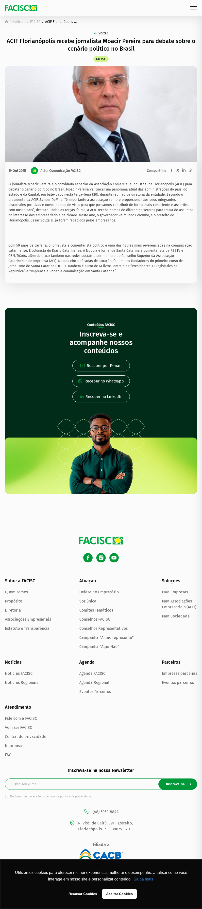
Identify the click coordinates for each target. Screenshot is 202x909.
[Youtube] (114, 557)
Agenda (87, 662)
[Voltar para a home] (6, 21)
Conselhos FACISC (94, 619)
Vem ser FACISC (18, 727)
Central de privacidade (25, 736)
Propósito (13, 601)
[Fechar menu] (193, 8)
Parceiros (171, 662)
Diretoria (13, 610)
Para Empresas (175, 592)
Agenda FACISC (92, 673)
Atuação (87, 581)
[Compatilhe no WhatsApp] (190, 170)
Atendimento (18, 707)
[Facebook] (88, 557)
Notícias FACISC (19, 673)
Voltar (103, 33)
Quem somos (16, 592)
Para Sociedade (176, 616)
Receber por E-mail (104, 365)
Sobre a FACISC (20, 581)
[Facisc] (21, 8)
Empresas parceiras (179, 673)
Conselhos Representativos (103, 628)
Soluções (171, 581)
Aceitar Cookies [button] (119, 894)
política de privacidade (75, 796)
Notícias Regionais (21, 682)
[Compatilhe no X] (178, 170)
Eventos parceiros (178, 682)
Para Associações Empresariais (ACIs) (179, 604)
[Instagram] (101, 557)
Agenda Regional (94, 682)
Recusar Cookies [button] (82, 894)
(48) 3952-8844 (106, 811)
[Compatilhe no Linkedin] (184, 170)
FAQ (8, 754)
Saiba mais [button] (143, 879)
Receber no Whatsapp (104, 381)
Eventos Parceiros (95, 691)
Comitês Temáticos (96, 610)
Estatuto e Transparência (27, 628)
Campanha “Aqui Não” (99, 646)
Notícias (18, 22)
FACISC (35, 22)
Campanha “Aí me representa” (106, 637)
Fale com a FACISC (21, 718)
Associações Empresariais (28, 619)
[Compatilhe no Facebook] (172, 170)
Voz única (87, 601)
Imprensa (13, 745)
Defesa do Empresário (99, 592)
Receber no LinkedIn (103, 396)
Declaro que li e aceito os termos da (50, 796)
